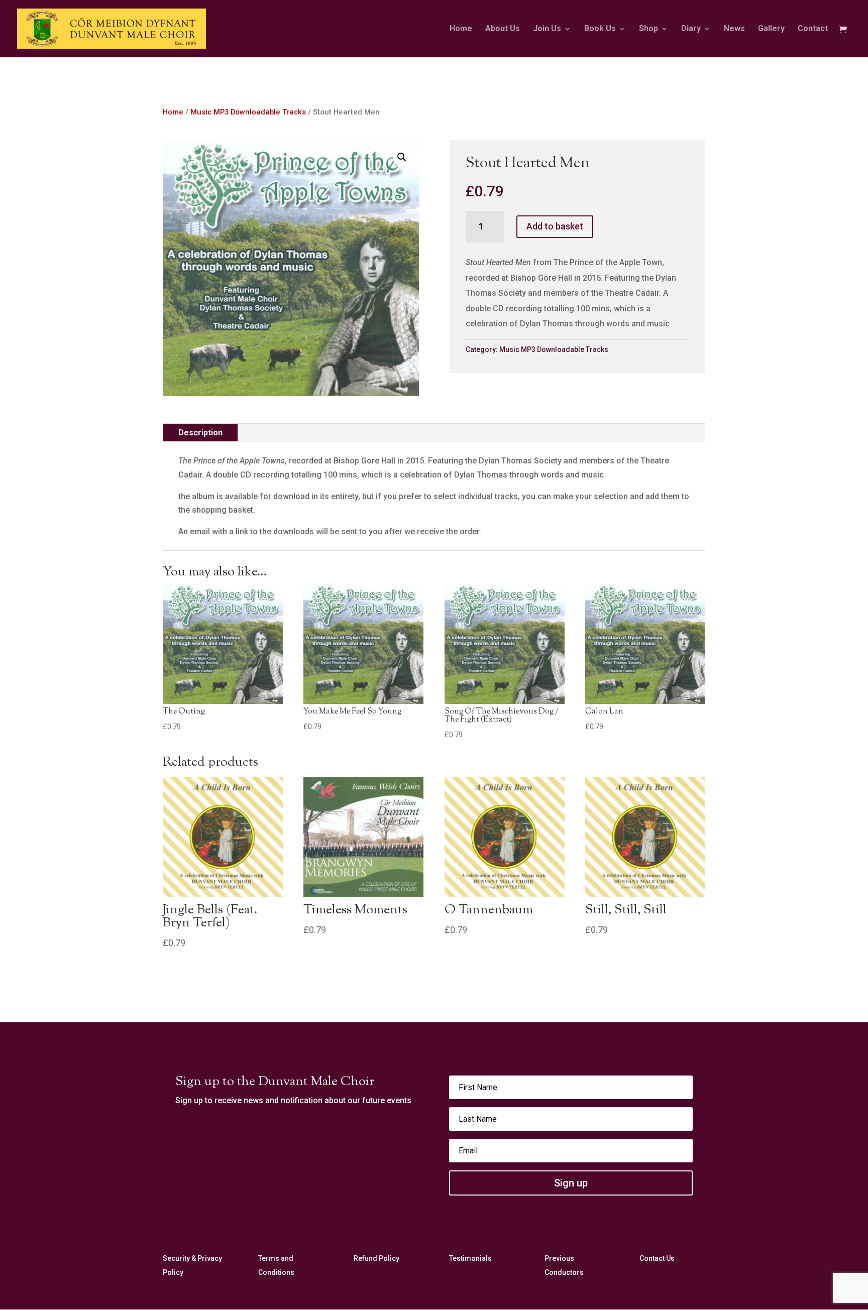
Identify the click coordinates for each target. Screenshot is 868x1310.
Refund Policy (376, 1258)
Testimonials (470, 1258)
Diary (691, 29)
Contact (813, 29)
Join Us (547, 29)
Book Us (600, 29)
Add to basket (554, 226)
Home (461, 29)
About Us (502, 29)
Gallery (771, 29)
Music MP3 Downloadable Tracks (248, 111)
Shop (648, 29)
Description (200, 432)
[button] (402, 157)
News (734, 29)
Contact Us (657, 1258)
